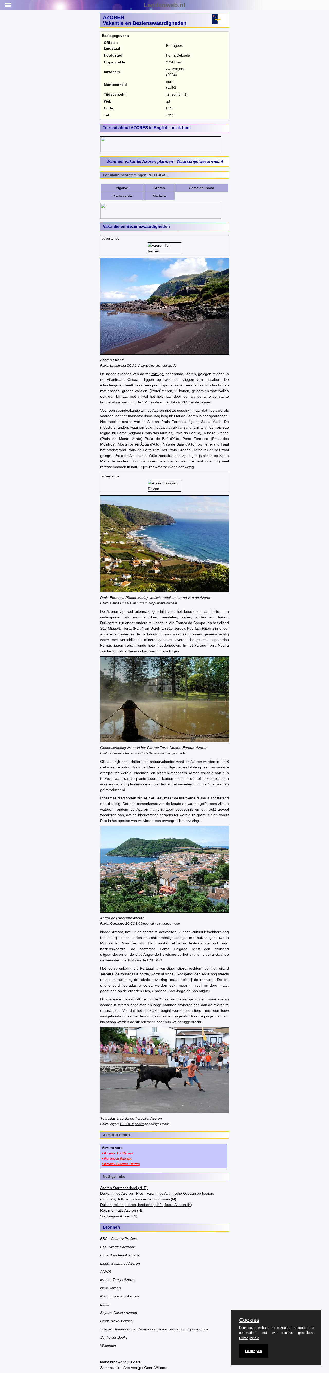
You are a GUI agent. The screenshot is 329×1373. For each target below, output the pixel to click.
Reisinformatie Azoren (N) (121, 1210)
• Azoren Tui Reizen (117, 1153)
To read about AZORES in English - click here (147, 128)
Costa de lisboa (201, 188)
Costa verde (122, 196)
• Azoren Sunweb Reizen (121, 1164)
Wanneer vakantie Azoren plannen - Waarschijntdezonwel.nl (164, 161)
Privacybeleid (249, 1338)
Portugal (157, 374)
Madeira (159, 196)
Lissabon (213, 379)
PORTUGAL (158, 175)
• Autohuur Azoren (116, 1158)
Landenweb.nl (164, 5)
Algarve (122, 188)
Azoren (159, 188)
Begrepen (253, 1351)
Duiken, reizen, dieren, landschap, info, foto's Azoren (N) (146, 1205)
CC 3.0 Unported (138, 365)
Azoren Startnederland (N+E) (124, 1188)
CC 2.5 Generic (149, 753)
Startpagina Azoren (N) (119, 1216)
